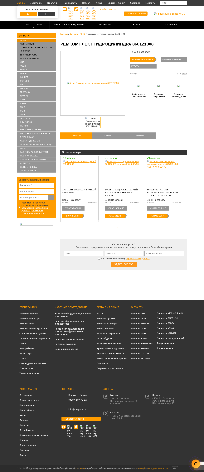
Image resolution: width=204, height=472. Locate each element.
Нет (46, 14)
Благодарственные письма (33, 435)
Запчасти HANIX (138, 338)
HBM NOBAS (26, 122)
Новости (86, 3)
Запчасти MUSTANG (140, 358)
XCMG (23, 40)
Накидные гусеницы (65, 344)
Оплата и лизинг (116, 3)
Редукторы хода (29, 156)
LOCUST (24, 88)
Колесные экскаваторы (109, 343)
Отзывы (23, 420)
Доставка (135, 3)
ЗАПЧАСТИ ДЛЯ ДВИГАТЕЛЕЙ (34, 152)
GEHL (22, 111)
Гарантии (24, 425)
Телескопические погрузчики (34, 338)
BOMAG (23, 73)
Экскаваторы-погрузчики (33, 328)
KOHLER (24, 77)
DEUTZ (23, 84)
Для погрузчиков (29, 58)
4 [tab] (32, 281)
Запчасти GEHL (138, 333)
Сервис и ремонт (108, 307)
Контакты (150, 3)
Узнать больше (73, 208)
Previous (18, 250)
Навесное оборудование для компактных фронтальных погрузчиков (69, 331)
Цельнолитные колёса (66, 349)
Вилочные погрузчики (108, 333)
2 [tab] (24, 281)
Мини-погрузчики (28, 313)
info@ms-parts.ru (77, 409)
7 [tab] (44, 281)
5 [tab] (36, 281)
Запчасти (105, 24)
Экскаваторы (26, 323)
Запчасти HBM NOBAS (141, 343)
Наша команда (27, 405)
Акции (99, 3)
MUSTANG (25, 92)
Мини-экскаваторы (29, 318)
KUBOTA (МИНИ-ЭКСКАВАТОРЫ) (35, 133)
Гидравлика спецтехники (110, 368)
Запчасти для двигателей (170, 338)
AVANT (23, 66)
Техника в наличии (29, 373)
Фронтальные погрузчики (32, 333)
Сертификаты (26, 430)
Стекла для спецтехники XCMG (36, 47)
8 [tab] (49, 281)
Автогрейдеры (27, 348)
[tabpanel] (36, 250)
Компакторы (26, 368)
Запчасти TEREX (165, 323)
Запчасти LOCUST (139, 353)
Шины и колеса (28, 167)
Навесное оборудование (69, 24)
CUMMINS (24, 81)
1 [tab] (19, 281)
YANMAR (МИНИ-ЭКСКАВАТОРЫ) (35, 144)
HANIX (23, 103)
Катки (22, 343)
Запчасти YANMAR (167, 333)
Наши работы (70, 3)
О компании (36, 3)
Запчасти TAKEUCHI (167, 318)
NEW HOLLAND (27, 137)
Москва (21, 3)
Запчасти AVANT (139, 318)
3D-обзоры (170, 24)
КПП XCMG (25, 51)
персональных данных (138, 258)
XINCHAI (24, 96)
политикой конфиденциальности (33, 212)
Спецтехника (33, 24)
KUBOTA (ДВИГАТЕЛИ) (30, 129)
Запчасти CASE (138, 328)
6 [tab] (40, 281)
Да (28, 14)
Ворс (23, 148)
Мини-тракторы (105, 328)
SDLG (22, 107)
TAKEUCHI (25, 118)
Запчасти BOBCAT (139, 323)
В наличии (52, 3)
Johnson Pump (28, 171)
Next (54, 250)
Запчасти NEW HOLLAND (170, 313)
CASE (22, 99)
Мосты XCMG (27, 44)
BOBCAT (24, 70)
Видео (22, 455)
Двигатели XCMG (28, 55)
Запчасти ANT (137, 313)
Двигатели (102, 363)
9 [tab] (53, 281)
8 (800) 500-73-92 (77, 399)
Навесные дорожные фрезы (70, 339)
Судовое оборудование (33, 159)
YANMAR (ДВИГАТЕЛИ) (30, 141)
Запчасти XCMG (165, 328)
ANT (22, 62)
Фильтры (25, 163)
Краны (22, 358)
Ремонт (138, 24)
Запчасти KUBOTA (139, 348)
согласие (80, 468)
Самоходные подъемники (32, 363)
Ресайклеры (25, 353)
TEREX (23, 114)
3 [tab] (28, 281)
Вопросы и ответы (29, 400)
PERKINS (24, 126)
